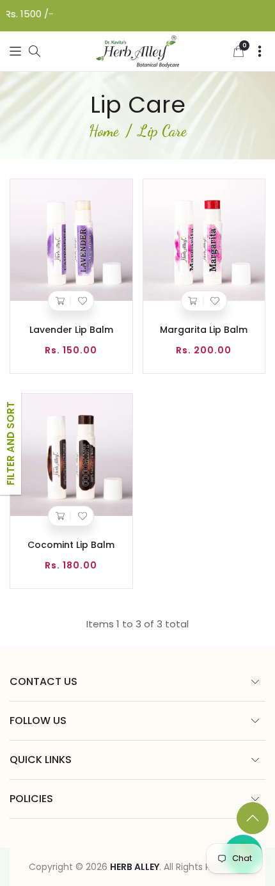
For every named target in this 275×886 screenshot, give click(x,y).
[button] (15, 51)
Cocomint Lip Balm (71, 544)
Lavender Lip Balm (71, 329)
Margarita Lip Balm (204, 329)
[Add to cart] (60, 300)
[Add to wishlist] (82, 300)
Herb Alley (134, 866)
